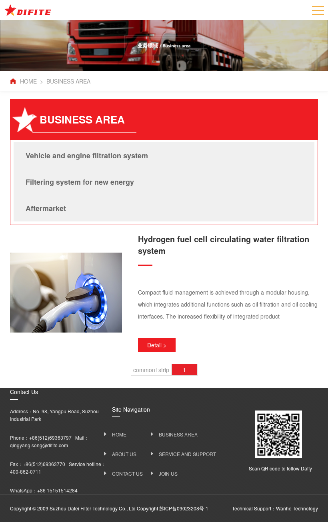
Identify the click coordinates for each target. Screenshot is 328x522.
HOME (28, 81)
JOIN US (168, 473)
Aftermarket (46, 208)
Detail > (156, 345)
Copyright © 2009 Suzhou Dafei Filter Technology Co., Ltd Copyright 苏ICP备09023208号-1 (109, 508)
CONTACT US (127, 473)
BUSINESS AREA (68, 81)
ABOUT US (124, 453)
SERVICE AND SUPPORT (187, 453)
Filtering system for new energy (80, 182)
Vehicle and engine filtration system (87, 155)
